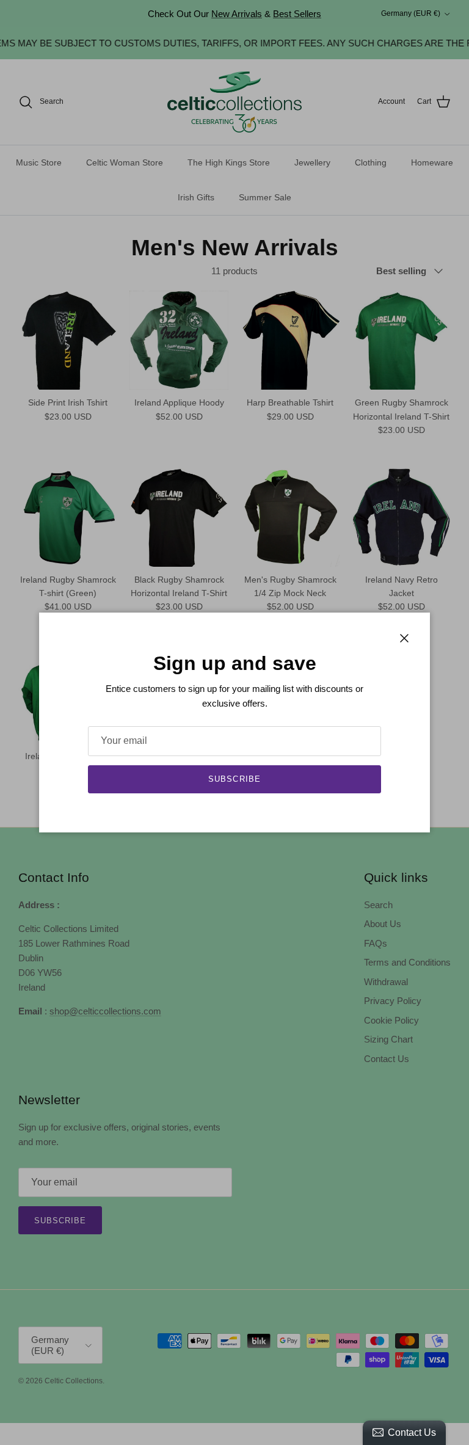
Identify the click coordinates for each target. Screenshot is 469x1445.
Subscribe (234, 779)
